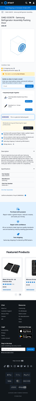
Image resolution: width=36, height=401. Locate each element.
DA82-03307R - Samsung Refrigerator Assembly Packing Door (18, 12)
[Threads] (28, 366)
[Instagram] (15, 366)
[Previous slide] (15, 294)
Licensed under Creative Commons (18, 393)
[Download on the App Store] (25, 331)
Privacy (3, 333)
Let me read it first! (8, 352)
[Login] (33, 3)
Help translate (17, 361)
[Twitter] (11, 366)
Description (5, 151)
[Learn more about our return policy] (13, 144)
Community (22, 308)
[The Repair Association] (31, 366)
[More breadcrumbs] (2, 12)
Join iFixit (28, 128)
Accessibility (4, 330)
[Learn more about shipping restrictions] (14, 68)
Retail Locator (22, 313)
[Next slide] (20, 294)
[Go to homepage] (9, 2)
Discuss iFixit (5, 313)
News (20, 322)
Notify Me (29, 86)
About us (3, 308)
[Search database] (26, 3)
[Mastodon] (22, 366)
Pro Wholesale (23, 311)
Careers (3, 316)
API (2, 319)
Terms (3, 335)
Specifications (5, 169)
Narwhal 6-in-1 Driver (14, 105)
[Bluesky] (25, 366)
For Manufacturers (24, 316)
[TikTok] (5, 366)
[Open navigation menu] (2, 3)
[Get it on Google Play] (25, 336)
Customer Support (6, 311)
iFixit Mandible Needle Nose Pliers (18, 97)
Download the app (25, 327)
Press (20, 319)
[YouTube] (18, 366)
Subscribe (30, 349)
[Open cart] (30, 3)
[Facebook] (8, 366)
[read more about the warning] (25, 195)
